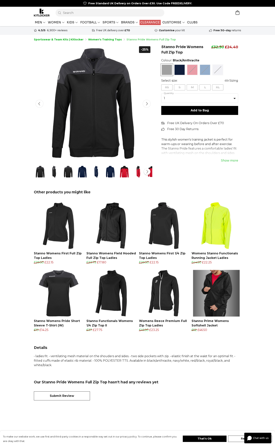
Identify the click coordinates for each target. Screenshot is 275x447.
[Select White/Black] (217, 69)
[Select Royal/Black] (205, 69)
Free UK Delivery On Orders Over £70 (195, 123)
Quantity (169, 93)
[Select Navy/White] (179, 69)
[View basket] (237, 12)
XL (218, 87)
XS (167, 87)
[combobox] (199, 98)
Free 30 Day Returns (182, 129)
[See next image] (146, 103)
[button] (235, 98)
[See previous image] (39, 103)
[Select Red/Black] (192, 69)
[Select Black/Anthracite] (166, 69)
